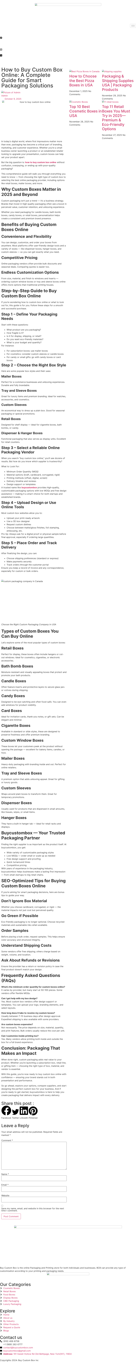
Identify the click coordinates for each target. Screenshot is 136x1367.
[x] (68, 55)
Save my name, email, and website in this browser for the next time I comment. (32, 1209)
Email (4, 1185)
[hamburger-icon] (133, 26)
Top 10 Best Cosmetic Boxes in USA (85, 111)
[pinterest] (68, 37)
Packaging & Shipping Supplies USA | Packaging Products (118, 83)
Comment (7, 1140)
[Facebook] (68, 31)
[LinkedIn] (68, 43)
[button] (6, 1112)
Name (5, 1174)
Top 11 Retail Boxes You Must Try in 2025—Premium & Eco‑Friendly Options (116, 117)
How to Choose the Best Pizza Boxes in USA (83, 80)
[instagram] (68, 49)
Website (5, 1195)
